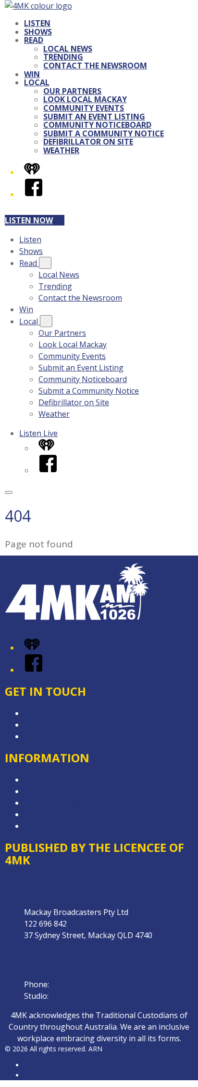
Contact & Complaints (63, 713)
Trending (63, 57)
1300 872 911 (74, 996)
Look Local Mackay (85, 99)
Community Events (83, 108)
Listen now (29, 220)
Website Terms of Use (64, 814)
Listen (37, 23)
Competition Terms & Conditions (83, 791)
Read (33, 40)
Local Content (49, 826)
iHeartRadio (42, 1075)
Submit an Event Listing (94, 116)
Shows (38, 32)
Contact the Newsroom (95, 65)
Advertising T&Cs (55, 802)
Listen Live (38, 433)
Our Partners (72, 91)
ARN (31, 1065)
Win (32, 74)
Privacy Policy (48, 779)
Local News (67, 48)
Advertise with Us (55, 724)
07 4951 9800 (74, 984)
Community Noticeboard (97, 124)
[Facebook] (33, 194)
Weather (61, 150)
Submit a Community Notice (103, 133)
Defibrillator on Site (88, 141)
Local (37, 82)
